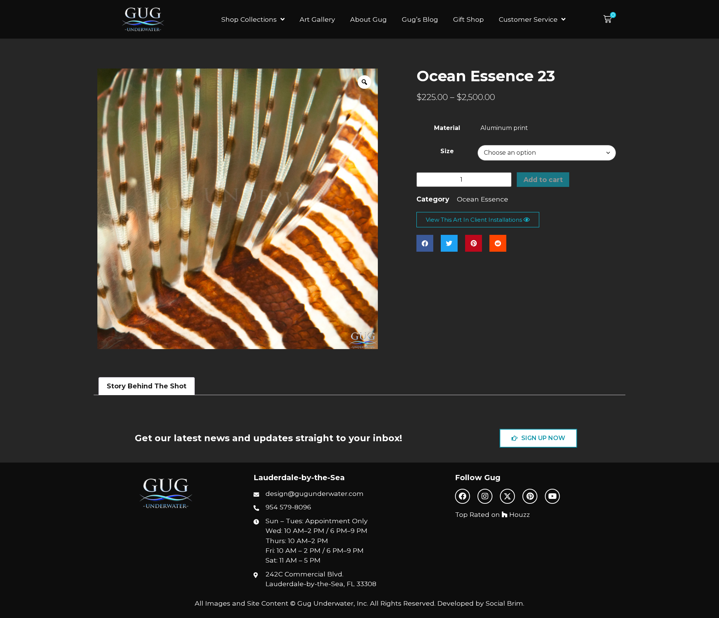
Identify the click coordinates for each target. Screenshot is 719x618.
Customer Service (528, 19)
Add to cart (543, 180)
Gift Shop (468, 19)
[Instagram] (484, 496)
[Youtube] (552, 496)
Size (447, 151)
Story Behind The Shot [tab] (146, 386)
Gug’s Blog (420, 19)
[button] (609, 19)
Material (447, 128)
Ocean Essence (482, 199)
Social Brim (504, 603)
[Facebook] (462, 496)
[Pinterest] (529, 496)
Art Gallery (317, 19)
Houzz (518, 514)
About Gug (368, 19)
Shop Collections (249, 19)
